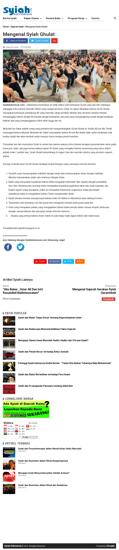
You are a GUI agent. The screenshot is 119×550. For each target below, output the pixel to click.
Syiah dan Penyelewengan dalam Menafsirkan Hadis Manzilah (49, 448)
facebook (108, 299)
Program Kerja (76, 18)
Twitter (69, 261)
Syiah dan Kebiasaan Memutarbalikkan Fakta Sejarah (47, 329)
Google (42, 261)
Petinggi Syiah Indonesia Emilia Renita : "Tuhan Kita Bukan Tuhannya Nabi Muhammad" (64, 363)
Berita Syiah (10, 18)
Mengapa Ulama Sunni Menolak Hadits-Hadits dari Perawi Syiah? (53, 340)
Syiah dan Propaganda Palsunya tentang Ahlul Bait (45, 386)
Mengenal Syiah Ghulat (29, 34)
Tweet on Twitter (42, 41)
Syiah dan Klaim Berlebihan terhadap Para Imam (44, 374)
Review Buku (53, 18)
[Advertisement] (59, 517)
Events (96, 18)
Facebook (55, 261)
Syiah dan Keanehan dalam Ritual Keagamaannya (43, 461)
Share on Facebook (18, 41)
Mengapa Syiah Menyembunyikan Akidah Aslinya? (44, 473)
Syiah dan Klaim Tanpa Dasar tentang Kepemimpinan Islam (50, 317)
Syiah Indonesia (12, 545)
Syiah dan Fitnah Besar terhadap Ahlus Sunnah (43, 351)
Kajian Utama (31, 18)
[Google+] (54, 40)
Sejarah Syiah (12, 47)
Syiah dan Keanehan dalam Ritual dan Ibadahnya (42, 485)
